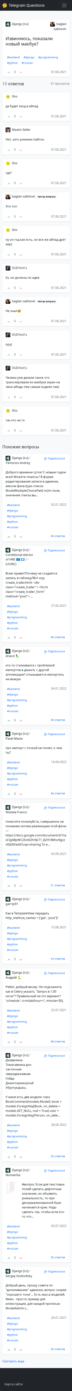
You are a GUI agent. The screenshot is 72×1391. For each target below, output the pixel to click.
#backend (13, 57)
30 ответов (58, 1257)
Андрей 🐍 (13, 977)
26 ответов (58, 1156)
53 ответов (58, 958)
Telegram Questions (26, 5)
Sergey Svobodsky (19, 1276)
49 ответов (58, 536)
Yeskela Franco (16, 812)
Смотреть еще (13, 1361)
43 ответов (58, 1349)
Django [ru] (19, 24)
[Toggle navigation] (64, 5)
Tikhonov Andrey (18, 463)
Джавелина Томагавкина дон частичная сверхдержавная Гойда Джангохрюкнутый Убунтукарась (20, 1074)
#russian (27, 63)
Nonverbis (13, 1175)
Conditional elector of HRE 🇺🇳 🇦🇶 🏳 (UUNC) (19, 559)
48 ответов (58, 1041)
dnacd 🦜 (12, 656)
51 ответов (58, 885)
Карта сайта (14, 1384)
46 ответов (58, 637)
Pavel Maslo (14, 738)
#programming (48, 57)
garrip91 (12, 904)
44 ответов (58, 793)
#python (12, 63)
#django (29, 57)
